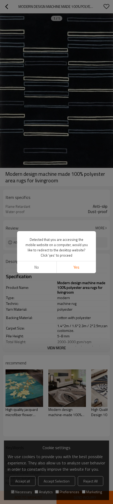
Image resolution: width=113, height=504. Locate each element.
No (36, 267)
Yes (76, 267)
